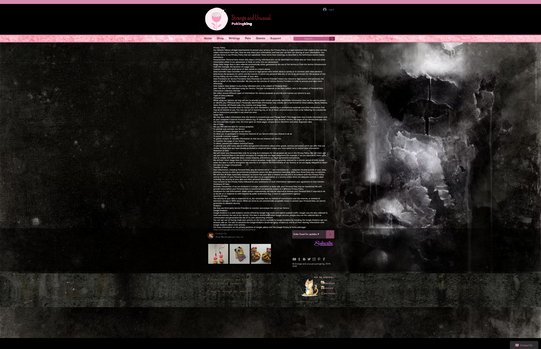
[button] (221, 38)
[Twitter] (309, 259)
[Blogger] (304, 259)
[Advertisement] (270, 329)
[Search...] (332, 39)
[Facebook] (324, 259)
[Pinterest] (319, 259)
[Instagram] (314, 259)
